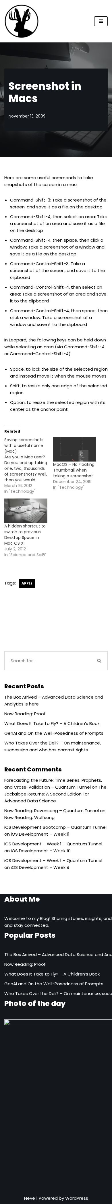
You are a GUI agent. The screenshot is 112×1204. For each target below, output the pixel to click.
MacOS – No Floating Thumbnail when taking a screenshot (73, 470)
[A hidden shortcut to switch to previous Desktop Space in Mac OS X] (25, 511)
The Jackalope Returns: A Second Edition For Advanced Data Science (55, 794)
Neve (29, 1198)
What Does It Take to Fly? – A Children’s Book (52, 723)
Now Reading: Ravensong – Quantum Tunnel (51, 811)
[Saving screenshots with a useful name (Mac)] (28, 465)
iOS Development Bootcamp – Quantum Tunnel (55, 827)
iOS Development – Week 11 (40, 834)
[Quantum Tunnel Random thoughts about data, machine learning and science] (21, 21)
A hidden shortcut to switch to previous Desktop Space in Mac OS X (25, 534)
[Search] (100, 660)
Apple (27, 583)
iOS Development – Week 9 (40, 867)
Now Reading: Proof (25, 714)
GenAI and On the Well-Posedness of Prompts (53, 733)
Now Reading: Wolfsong (29, 817)
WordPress (76, 1198)
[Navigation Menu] (101, 21)
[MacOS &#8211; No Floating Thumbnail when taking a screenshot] (74, 449)
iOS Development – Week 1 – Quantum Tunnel (53, 844)
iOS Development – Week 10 (41, 851)
